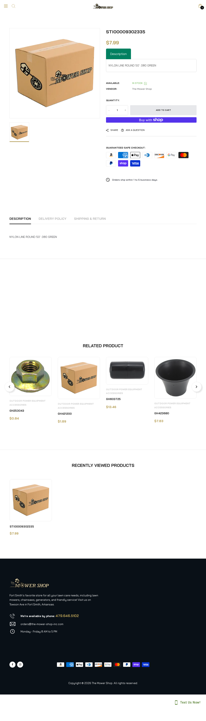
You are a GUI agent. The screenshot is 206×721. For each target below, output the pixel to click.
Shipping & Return (90, 219)
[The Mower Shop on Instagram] (20, 665)
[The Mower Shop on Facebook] (12, 665)
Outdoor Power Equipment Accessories (27, 402)
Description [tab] (118, 54)
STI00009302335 (22, 526)
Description (20, 219)
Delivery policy (52, 219)
